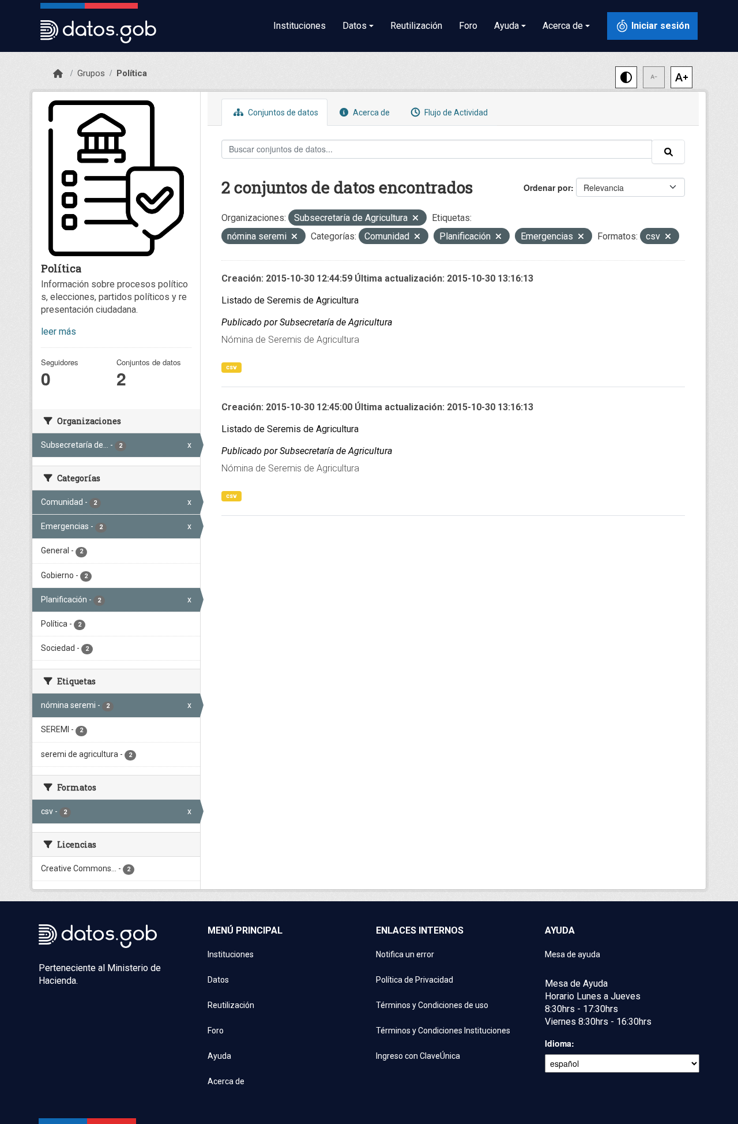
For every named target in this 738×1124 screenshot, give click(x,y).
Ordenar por (547, 187)
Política (131, 73)
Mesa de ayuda (572, 954)
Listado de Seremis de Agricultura (290, 300)
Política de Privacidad (414, 979)
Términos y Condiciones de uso (432, 1005)
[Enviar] (668, 152)
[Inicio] (58, 74)
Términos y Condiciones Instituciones (443, 1030)
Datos (218, 979)
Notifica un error (405, 954)
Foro (468, 25)
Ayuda (219, 1056)
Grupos (91, 73)
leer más (58, 331)
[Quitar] (415, 219)
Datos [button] (354, 25)
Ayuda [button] (506, 25)
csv (231, 367)
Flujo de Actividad (455, 112)
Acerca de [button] (563, 25)
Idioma (558, 1043)
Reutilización (416, 25)
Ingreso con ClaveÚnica (418, 1056)
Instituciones (299, 25)
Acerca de (370, 112)
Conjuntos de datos (282, 112)
